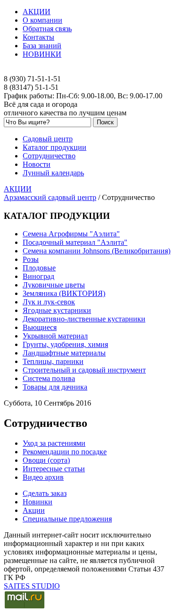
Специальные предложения (67, 519)
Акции (34, 510)
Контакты (38, 37)
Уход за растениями (54, 443)
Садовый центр (48, 139)
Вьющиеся (40, 327)
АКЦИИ (37, 12)
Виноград (38, 276)
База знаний (42, 46)
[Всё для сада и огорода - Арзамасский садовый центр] (88, 70)
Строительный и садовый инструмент (84, 370)
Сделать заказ (45, 493)
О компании (42, 20)
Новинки (37, 502)
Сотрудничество (49, 156)
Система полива (49, 378)
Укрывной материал (55, 336)
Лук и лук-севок (49, 302)
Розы (31, 259)
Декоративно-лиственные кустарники (84, 319)
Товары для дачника (55, 387)
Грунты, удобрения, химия (65, 344)
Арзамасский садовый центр (50, 197)
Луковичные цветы (54, 285)
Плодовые (39, 268)
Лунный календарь (53, 173)
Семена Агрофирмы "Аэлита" (71, 234)
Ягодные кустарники (57, 310)
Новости (37, 164)
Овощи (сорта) (46, 460)
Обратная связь (47, 29)
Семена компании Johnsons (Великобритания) (96, 251)
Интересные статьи (54, 469)
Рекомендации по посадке (65, 452)
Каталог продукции (54, 147)
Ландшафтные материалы (64, 353)
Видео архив (43, 477)
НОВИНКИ (42, 54)
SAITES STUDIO (32, 586)
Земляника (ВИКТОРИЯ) (64, 293)
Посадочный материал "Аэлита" (75, 242)
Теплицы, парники (53, 361)
